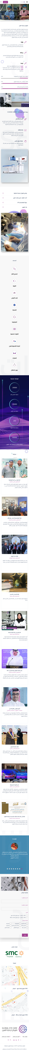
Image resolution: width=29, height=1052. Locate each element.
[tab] (14, 193)
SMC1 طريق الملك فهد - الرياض (20, 988)
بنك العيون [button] (24, 207)
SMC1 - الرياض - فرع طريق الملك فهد (18, 915)
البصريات (7, 925)
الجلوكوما (17, 923)
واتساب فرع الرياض (5, 1036)
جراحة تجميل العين (15, 925)
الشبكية (7, 923)
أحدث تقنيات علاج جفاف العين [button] (20, 198)
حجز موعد (5, 2)
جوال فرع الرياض (16, 1036)
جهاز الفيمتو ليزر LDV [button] (22, 202)
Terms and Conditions (22, 1049)
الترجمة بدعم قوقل (6, 1049)
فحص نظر (24, 927)
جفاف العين (7, 927)
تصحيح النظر (23, 925)
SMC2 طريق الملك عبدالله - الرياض (20, 1015)
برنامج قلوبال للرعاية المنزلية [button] (20, 193)
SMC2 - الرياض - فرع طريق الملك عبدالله (18, 917)
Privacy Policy (14, 1049)
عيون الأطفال (16, 927)
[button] (21, 868)
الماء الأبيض (23, 923)
